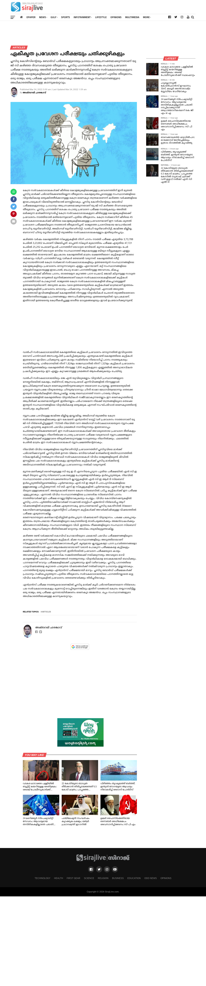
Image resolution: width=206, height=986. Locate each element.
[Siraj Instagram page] (107, 869)
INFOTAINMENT (82, 17)
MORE (146, 17)
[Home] (21, 17)
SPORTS (65, 17)
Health (58, 878)
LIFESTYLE (101, 17)
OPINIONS (115, 17)
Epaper (30, 17)
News (42, 17)
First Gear (73, 878)
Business (118, 878)
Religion (103, 878)
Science (89, 878)
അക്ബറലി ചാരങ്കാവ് (34, 92)
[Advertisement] (139, 7)
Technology (42, 878)
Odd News (150, 878)
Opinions (165, 878)
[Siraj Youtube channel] (115, 869)
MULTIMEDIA (132, 17)
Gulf (53, 17)
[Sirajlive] (103, 860)
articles (46, 612)
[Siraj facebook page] (91, 869)
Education (134, 878)
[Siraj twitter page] (99, 869)
